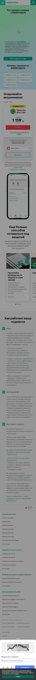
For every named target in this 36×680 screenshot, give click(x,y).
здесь (17, 674)
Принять (18, 676)
